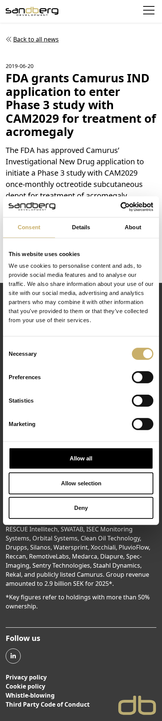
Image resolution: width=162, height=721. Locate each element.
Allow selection (81, 483)
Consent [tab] (29, 227)
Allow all (81, 458)
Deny (81, 508)
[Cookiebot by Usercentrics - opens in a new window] (120, 207)
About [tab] (133, 227)
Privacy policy (26, 677)
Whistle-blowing (30, 695)
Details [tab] (81, 227)
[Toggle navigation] (149, 11)
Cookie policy (25, 686)
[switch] (142, 377)
